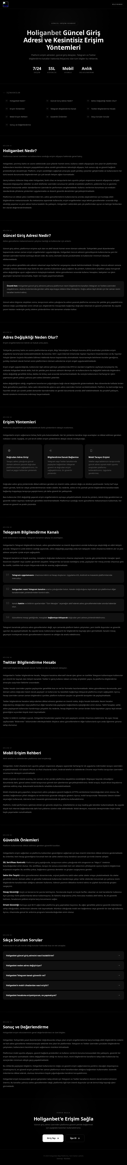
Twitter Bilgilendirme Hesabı (101, 108)
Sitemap (60, 1158)
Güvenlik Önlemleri (57, 116)
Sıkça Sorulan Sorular (98, 116)
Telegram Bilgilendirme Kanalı (61, 108)
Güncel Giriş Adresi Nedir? (60, 101)
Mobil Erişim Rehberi (17, 116)
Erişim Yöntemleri (15, 108)
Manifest (67, 1158)
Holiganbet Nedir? (15, 101)
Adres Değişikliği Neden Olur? (102, 101)
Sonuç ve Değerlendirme (18, 124)
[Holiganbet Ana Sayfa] (5, 4)
